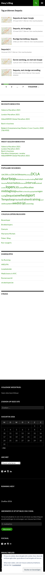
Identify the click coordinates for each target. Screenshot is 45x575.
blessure (21, 174)
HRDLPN (4, 264)
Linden (3, 187)
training (35, 199)
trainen (26, 199)
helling (33, 179)
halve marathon (25, 179)
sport (31, 195)
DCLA (35, 174)
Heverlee (4, 183)
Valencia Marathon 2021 (10, 110)
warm (10, 203)
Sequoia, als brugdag (22, 28)
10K (2, 174)
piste (35, 191)
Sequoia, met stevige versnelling (26, 70)
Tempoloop (8, 199)
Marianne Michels (8, 234)
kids (37, 183)
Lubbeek (21, 187)
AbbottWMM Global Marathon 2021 (15, 119)
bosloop (28, 175)
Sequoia (11, 195)
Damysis (4, 229)
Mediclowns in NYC (9, 273)
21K (9, 175)
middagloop (8, 191)
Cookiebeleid (16, 565)
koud (40, 183)
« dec (4, 448)
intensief (23, 183)
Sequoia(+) (5, 49)
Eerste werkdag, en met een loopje (27, 60)
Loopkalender (6, 269)
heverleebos (13, 183)
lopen (10, 187)
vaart (42, 200)
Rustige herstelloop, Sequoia (25, 39)
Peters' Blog (5, 238)
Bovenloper (5, 220)
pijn (32, 191)
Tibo (16, 199)
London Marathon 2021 (10, 114)
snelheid (21, 195)
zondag (31, 204)
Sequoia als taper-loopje (23, 18)
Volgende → (33, 87)
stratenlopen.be (7, 282)
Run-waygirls (6, 243)
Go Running (5, 260)
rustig (3, 196)
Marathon (29, 187)
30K (16, 175)
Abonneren (7, 529)
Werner (26, 21)
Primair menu (42, 3)
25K (12, 174)
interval (31, 182)
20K (6, 174)
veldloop (4, 204)
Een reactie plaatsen (36, 21)
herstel (39, 178)
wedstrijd (19, 203)
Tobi (20, 199)
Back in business (7, 123)
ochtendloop (27, 191)
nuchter (19, 191)
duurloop (8, 178)
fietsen (18, 179)
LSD (16, 187)
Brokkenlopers (7, 225)
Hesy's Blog (7, 3)
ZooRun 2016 (6, 501)
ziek (26, 204)
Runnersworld (6, 278)
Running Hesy (7, 486)
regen (39, 191)
